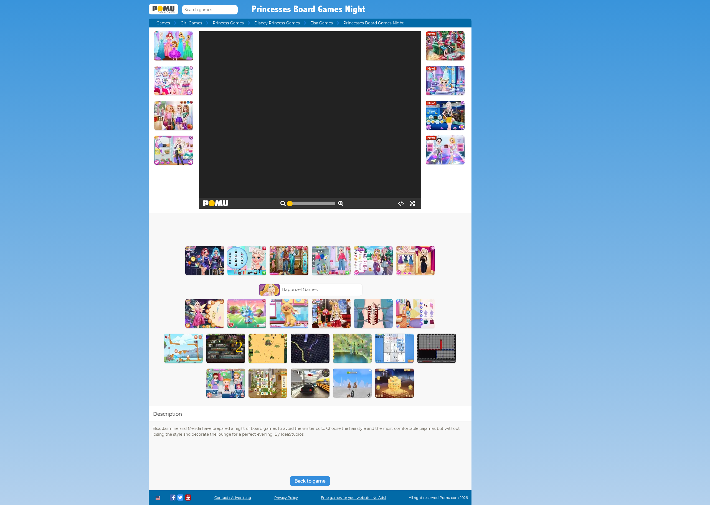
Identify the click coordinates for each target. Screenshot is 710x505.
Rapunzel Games (300, 289)
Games (163, 23)
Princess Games (228, 23)
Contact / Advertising (232, 498)
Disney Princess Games (277, 23)
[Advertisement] (310, 227)
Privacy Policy (286, 498)
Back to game (310, 481)
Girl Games (191, 23)
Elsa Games (321, 23)
